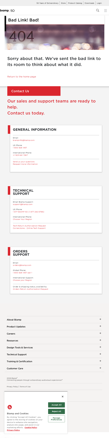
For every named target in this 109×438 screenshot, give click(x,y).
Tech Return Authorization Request (29, 226)
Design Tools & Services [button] (20, 347)
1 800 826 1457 (20, 148)
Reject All (56, 411)
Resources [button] (12, 340)
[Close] (63, 396)
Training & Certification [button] (19, 361)
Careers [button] (11, 333)
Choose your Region (22, 280)
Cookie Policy (31, 427)
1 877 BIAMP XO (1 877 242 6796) (28, 212)
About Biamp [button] (14, 319)
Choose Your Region (22, 219)
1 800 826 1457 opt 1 (22, 273)
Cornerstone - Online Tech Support (29, 228)
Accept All (56, 405)
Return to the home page (21, 76)
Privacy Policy (12, 386)
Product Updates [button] (16, 326)
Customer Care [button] (15, 368)
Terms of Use (25, 386)
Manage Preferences (56, 419)
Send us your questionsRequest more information (25, 163)
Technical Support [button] (17, 354)
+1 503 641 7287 (20, 155)
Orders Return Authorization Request (30, 289)
